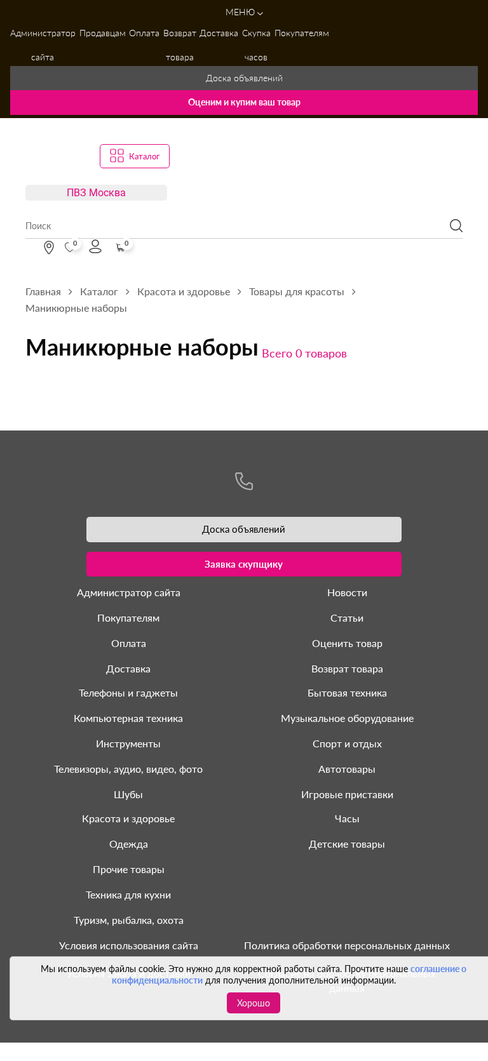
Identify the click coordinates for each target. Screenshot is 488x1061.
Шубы (128, 794)
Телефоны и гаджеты (128, 692)
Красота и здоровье (128, 818)
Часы (347, 818)
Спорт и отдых (347, 743)
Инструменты (128, 743)
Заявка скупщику (244, 564)
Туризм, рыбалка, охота (129, 920)
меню (241, 11)
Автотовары (347, 769)
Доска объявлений (244, 77)
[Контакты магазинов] (49, 247)
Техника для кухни (128, 894)
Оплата (144, 32)
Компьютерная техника (128, 718)
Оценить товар (347, 643)
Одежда (128, 843)
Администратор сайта (43, 44)
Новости (347, 592)
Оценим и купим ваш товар (244, 102)
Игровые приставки (347, 794)
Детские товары (347, 843)
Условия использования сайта (128, 945)
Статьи (346, 617)
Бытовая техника (347, 692)
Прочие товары (129, 869)
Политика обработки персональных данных (347, 945)
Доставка (219, 32)
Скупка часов (256, 44)
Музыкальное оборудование (347, 718)
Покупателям (301, 32)
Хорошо (253, 1003)
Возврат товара (179, 44)
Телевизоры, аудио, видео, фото (128, 769)
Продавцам (102, 32)
